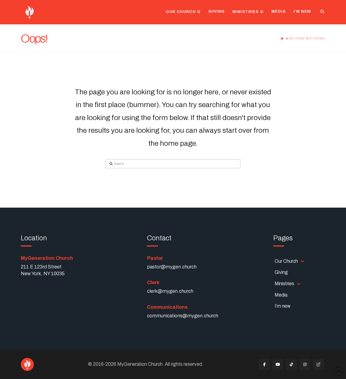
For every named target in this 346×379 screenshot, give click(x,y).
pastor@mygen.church (172, 267)
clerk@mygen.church (170, 291)
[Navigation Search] (320, 12)
